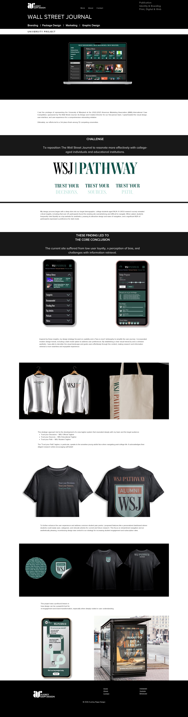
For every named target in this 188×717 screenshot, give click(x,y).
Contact (106, 694)
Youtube (143, 691)
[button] (130, 89)
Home (105, 689)
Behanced (143, 694)
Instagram (143, 689)
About (105, 691)
